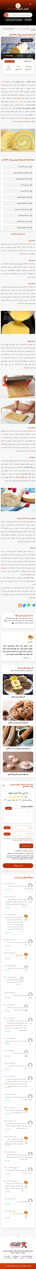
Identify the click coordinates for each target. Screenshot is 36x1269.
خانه (33, 29)
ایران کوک (11, 8)
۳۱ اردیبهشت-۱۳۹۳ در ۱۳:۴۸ (11, 1168)
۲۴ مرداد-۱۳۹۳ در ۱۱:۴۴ (10, 1152)
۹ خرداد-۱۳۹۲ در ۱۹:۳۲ (10, 1211)
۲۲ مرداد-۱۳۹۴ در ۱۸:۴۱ (10, 1121)
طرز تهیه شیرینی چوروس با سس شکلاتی (18, 748)
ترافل (17, 477)
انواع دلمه (28, 20)
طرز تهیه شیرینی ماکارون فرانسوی (18, 774)
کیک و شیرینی (29, 55)
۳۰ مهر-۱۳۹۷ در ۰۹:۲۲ (9, 1005)
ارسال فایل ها (26, 846)
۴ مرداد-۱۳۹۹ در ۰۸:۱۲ (9, 915)
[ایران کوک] (18, 6)
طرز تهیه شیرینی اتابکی (18, 697)
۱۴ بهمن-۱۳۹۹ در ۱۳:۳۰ (10, 977)
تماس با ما (7, 1256)
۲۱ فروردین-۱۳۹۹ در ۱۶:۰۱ (10, 966)
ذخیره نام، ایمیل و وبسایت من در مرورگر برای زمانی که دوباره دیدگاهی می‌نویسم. (18, 839)
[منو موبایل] (30, 4)
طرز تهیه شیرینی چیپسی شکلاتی (18, 723)
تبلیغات (15, 1258)
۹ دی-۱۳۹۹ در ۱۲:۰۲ (9, 884)
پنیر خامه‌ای (31, 431)
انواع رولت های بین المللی (14, 20)
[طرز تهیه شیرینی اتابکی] (18, 695)
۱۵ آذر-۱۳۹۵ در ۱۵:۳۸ (9, 1063)
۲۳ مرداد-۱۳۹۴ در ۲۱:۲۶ (10, 1137)
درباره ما (21, 1258)
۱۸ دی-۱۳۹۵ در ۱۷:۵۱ (9, 1018)
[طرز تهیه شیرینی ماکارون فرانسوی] (18, 773)
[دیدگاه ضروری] (17, 822)
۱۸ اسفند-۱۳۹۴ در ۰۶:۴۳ (10, 1108)
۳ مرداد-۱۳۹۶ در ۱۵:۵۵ (10, 993)
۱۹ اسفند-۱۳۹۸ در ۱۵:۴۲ (10, 953)
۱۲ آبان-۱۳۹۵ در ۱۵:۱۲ (9, 1077)
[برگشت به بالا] (18, 1235)
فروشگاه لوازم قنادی (27, 1256)
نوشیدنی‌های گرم (19, 98)
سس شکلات (24, 477)
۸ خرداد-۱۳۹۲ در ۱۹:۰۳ (10, 1199)
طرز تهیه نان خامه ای (23, 118)
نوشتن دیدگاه (9, 61)
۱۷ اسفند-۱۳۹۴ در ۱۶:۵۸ (10, 1094)
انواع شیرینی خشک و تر (23, 29)
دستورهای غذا (15, 1256)
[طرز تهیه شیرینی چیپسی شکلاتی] (18, 721)
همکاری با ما (7, 1258)
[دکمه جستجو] (6, 15)
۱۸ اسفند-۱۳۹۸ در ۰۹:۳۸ (10, 940)
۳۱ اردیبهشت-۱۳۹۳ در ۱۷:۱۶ (11, 1181)
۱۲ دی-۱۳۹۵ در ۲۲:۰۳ (9, 1038)
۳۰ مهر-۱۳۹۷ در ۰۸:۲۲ (10, 1051)
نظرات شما (29, 1258)
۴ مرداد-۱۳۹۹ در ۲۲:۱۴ (10, 897)
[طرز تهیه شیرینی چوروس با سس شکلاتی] (18, 747)
